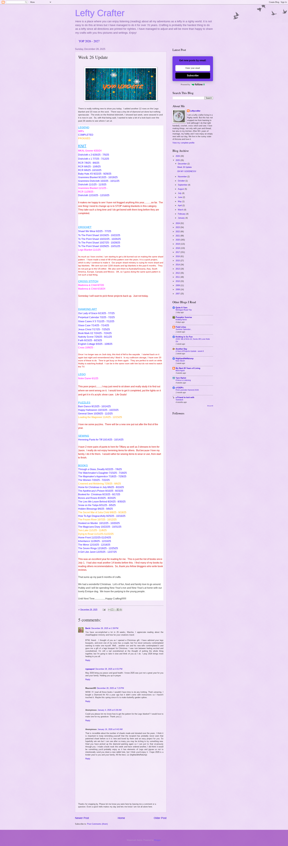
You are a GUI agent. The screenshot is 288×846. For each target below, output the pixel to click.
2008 (178, 289)
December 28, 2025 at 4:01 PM (108, 669)
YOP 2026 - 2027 (89, 41)
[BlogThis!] (112, 609)
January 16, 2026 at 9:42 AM (110, 729)
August (181, 189)
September (183, 185)
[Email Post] (104, 609)
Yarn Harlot (181, 378)
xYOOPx (179, 388)
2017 (178, 252)
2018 (178, 248)
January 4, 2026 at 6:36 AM (110, 710)
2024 (178, 223)
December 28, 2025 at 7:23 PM (110, 688)
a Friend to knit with (185, 397)
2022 (178, 231)
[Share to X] (115, 609)
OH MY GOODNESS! (186, 171)
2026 (178, 156)
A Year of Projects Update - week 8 (190, 351)
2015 (178, 260)
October (181, 181)
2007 (178, 294)
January (181, 218)
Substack (179, 400)
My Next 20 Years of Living (188, 368)
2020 (178, 240)
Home (121, 818)
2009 (178, 285)
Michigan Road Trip (184, 310)
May (180, 201)
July (180, 193)
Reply (87, 660)
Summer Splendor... (184, 329)
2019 (178, 244)
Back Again (180, 370)
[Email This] (109, 609)
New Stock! (180, 361)
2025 (178, 160)
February (182, 214)
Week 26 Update (184, 167)
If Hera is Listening (183, 380)
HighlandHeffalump (185, 358)
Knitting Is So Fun (184, 337)
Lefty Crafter (99, 13)
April (180, 205)
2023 (178, 227)
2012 (178, 273)
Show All (210, 406)
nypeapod (89, 669)
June (180, 197)
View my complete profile (183, 143)
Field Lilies (181, 327)
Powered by (185, 84)
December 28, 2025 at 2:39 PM (104, 628)
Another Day (181, 349)
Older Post (160, 818)
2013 (178, 269)
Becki (87, 628)
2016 (178, 256)
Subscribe (193, 75)
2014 (178, 264)
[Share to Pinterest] (120, 609)
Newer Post (82, 818)
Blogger (157, 840)
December (182, 164)
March (181, 210)
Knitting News (181, 320)
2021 (178, 236)
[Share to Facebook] (117, 609)
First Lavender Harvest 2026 (187, 390)
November (182, 176)
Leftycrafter (195, 111)
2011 (178, 277)
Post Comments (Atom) (97, 824)
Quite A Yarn (181, 307)
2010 (178, 281)
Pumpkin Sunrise (184, 317)
